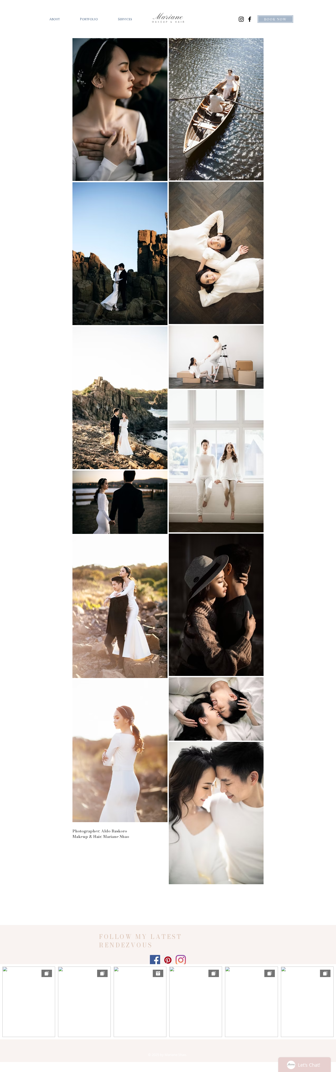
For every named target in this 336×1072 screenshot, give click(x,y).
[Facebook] (249, 19)
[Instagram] (241, 19)
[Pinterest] (168, 960)
